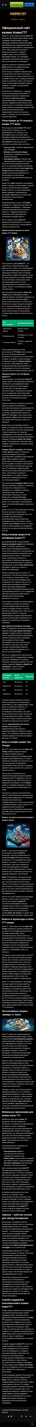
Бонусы (22, 19)
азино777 (20, 47)
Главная (14, 19)
